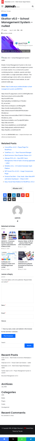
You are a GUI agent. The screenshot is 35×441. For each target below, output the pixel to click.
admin (5, 30)
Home (4, 11)
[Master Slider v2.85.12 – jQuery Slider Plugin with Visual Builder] (26, 235)
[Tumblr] (18, 195)
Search (3, 342)
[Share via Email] (9, 199)
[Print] (14, 199)
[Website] (17, 221)
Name (3, 305)
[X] (9, 195)
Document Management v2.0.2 (9, 375)
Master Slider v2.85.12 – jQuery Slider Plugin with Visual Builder (25, 243)
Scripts (9, 11)
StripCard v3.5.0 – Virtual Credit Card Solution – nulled (16, 362)
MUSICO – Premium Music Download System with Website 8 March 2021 (8, 243)
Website (3, 321)
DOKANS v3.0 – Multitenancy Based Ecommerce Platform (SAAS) (25, 264)
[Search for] (33, 7)
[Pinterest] (23, 195)
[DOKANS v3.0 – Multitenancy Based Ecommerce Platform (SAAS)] (26, 256)
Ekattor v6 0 (18, 188)
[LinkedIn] (14, 195)
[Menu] (2, 7)
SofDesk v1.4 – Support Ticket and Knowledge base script (8, 264)
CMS (2, 395)
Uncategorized (5, 407)
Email (3, 313)
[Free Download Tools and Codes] (12, 6)
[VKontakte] (5, 199)
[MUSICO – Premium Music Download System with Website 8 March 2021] (9, 235)
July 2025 (4, 386)
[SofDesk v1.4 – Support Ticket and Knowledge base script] (9, 256)
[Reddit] (27, 195)
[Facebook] (5, 195)
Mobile (3, 398)
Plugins (3, 401)
